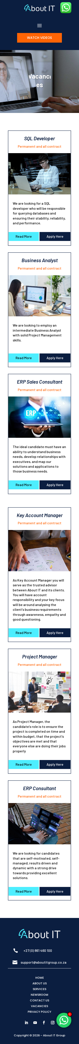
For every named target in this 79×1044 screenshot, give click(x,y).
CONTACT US (39, 1000)
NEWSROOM (39, 995)
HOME (39, 978)
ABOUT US (39, 983)
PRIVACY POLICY (39, 1012)
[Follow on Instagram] (52, 1022)
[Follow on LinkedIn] (26, 1022)
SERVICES (39, 989)
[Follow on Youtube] (35, 1022)
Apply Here (55, 236)
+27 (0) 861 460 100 (37, 950)
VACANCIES (39, 1006)
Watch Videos (39, 37)
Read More (24, 236)
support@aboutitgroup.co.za (43, 962)
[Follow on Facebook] (43, 1022)
